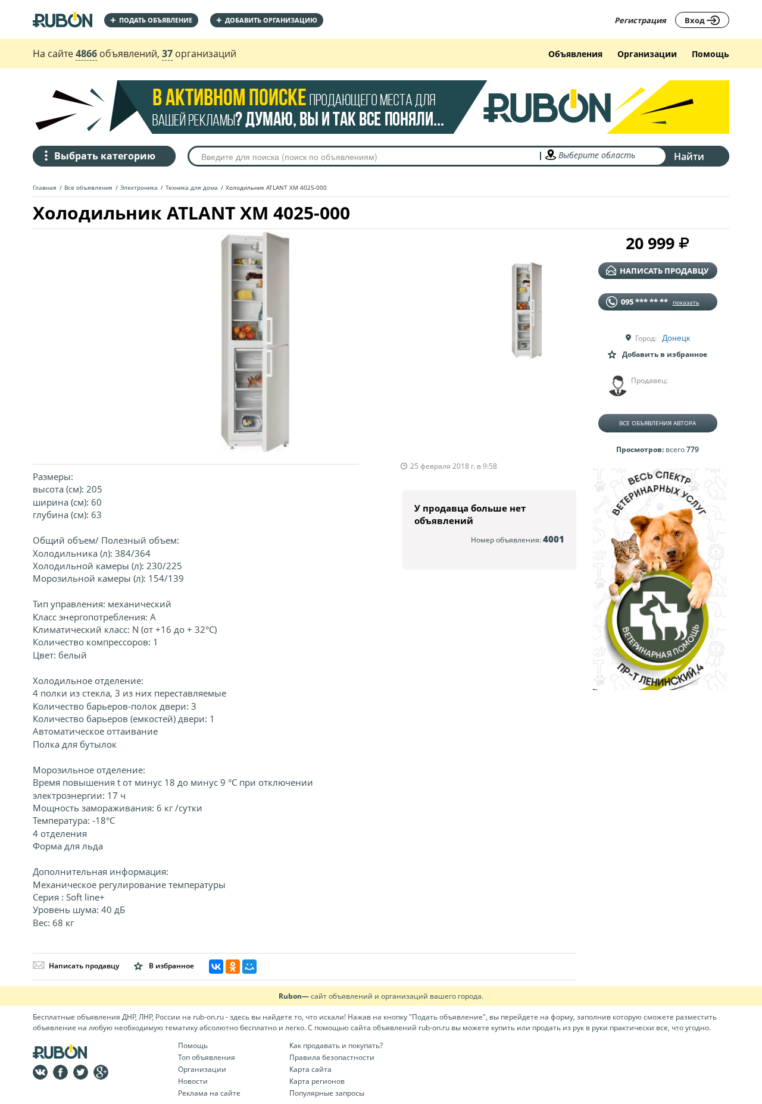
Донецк (676, 337)
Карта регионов (317, 1081)
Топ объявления (206, 1057)
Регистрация (640, 20)
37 (167, 53)
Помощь (710, 53)
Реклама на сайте (209, 1093)
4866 (86, 53)
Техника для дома (191, 187)
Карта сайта (310, 1069)
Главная (45, 187)
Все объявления (88, 187)
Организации (647, 53)
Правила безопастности (331, 1057)
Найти (689, 156)
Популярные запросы (326, 1093)
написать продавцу (664, 270)
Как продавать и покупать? (336, 1045)
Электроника (139, 187)
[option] (255, 342)
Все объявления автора (657, 423)
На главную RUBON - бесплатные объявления (62, 19)
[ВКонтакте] (216, 966)
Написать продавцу (84, 966)
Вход (696, 20)
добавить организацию (266, 20)
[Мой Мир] (249, 966)
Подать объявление (151, 20)
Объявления (575, 53)
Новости (193, 1081)
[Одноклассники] (233, 966)
